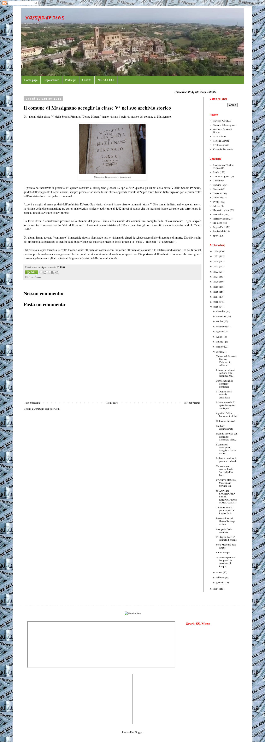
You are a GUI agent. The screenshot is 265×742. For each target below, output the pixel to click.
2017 (216, 296)
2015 (216, 306)
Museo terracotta (221, 210)
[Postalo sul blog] (45, 272)
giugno (220, 341)
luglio (219, 336)
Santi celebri (219, 231)
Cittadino (217, 180)
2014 (216, 588)
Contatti (87, 80)
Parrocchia (218, 214)
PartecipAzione (220, 218)
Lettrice (216, 206)
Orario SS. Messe (198, 623)
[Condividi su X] (49, 272)
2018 (216, 291)
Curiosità (217, 197)
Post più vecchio (192, 402)
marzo (219, 572)
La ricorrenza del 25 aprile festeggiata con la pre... (225, 405)
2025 (216, 256)
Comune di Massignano (224, 125)
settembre (221, 326)
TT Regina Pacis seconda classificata (224, 394)
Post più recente (32, 402)
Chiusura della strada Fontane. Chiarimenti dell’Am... (226, 360)
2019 (216, 286)
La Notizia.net (219, 136)
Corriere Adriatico (222, 120)
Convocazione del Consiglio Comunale (224, 383)
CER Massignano (221, 176)
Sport (215, 235)
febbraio (220, 577)
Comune (38, 277)
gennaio (220, 582)
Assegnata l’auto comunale (224, 530)
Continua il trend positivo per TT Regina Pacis (225, 510)
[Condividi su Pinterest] (57, 272)
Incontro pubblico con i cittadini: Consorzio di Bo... (226, 436)
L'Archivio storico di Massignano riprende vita (226, 482)
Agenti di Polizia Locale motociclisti (226, 414)
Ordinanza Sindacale (226, 420)
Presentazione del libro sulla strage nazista (225, 521)
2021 (216, 276)
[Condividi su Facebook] (53, 272)
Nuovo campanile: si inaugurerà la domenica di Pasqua (226, 562)
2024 (216, 261)
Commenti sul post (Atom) (47, 408)
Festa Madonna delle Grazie (226, 546)
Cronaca (217, 193)
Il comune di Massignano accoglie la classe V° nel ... (226, 449)
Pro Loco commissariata (224, 427)
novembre (221, 316)
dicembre (221, 311)
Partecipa (70, 80)
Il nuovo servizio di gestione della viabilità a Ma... (225, 373)
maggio (220, 346)
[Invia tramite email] (41, 272)
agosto (219, 331)
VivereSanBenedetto (223, 149)
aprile (219, 351)
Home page (30, 80)
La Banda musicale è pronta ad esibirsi (226, 459)
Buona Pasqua (223, 552)
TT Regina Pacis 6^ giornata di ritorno (226, 538)
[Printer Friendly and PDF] (31, 272)
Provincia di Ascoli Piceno (222, 131)
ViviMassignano (221, 144)
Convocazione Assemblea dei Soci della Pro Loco (224, 470)
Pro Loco (217, 222)
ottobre (220, 321)
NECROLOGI (106, 80)
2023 (216, 266)
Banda (216, 172)
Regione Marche (221, 140)
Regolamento (51, 80)
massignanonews (44, 17)
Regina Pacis (219, 227)
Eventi (216, 201)
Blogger (138, 732)
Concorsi (217, 189)
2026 (216, 251)
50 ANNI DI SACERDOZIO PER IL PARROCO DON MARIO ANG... (226, 496)
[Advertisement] (39, 699)
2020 (216, 281)
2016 (216, 301)
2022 (216, 271)
